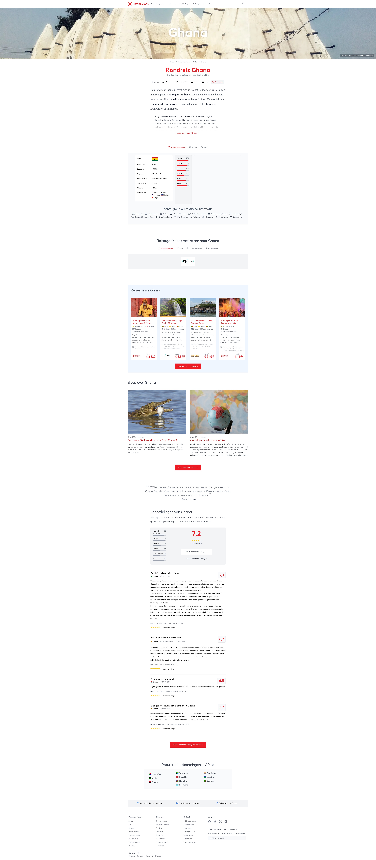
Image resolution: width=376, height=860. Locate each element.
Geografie (139, 214)
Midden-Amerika (134, 835)
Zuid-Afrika (157, 774)
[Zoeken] (243, 4)
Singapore (157, 198)
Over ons (131, 856)
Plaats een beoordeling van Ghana (187, 745)
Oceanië (131, 846)
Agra (224, 349)
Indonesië (157, 192)
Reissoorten (187, 839)
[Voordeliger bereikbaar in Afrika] (219, 412)
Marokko (183, 777)
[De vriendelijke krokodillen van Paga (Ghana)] (157, 412)
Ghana (155, 82)
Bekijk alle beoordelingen (196, 551)
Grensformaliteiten (165, 217)
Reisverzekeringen (189, 842)
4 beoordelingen (196, 543)
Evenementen (238, 217)
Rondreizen (187, 828)
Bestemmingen (183, 62)
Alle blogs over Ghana (187, 467)
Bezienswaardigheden (219, 214)
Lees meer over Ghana (187, 133)
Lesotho (210, 777)
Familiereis (159, 831)
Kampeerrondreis (162, 842)
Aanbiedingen (188, 835)
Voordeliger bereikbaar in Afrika (207, 440)
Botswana (183, 785)
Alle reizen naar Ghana (187, 366)
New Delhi (233, 347)
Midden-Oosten (134, 842)
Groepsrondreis (161, 821)
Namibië (183, 781)
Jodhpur (239, 347)
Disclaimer (149, 856)
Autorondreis (160, 839)
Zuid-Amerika (133, 839)
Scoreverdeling (168, 627)
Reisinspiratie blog (189, 821)
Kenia (154, 778)
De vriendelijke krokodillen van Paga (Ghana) (152, 440)
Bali (164, 192)
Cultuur (165, 214)
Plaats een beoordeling (196, 559)
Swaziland (211, 773)
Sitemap (158, 856)
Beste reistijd (237, 214)
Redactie (141, 437)
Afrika (195, 62)
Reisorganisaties (189, 831)
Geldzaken (209, 217)
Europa (131, 828)
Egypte (155, 782)
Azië (130, 824)
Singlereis (159, 835)
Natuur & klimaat (180, 214)
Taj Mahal (226, 347)
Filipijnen (166, 195)
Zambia (210, 781)
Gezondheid (223, 217)
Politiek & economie (199, 214)
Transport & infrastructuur (144, 217)
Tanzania (183, 773)
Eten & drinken (182, 217)
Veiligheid (196, 217)
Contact (140, 856)
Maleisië (157, 195)
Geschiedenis (153, 214)
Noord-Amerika (134, 831)
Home (172, 62)
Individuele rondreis (162, 824)
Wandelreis (160, 846)
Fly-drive (159, 828)
